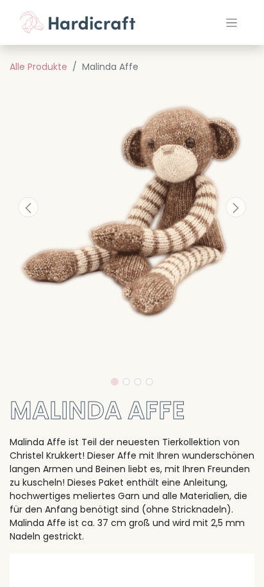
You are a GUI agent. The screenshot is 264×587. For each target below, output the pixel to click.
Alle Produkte (38, 66)
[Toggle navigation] (231, 22)
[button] (28, 207)
